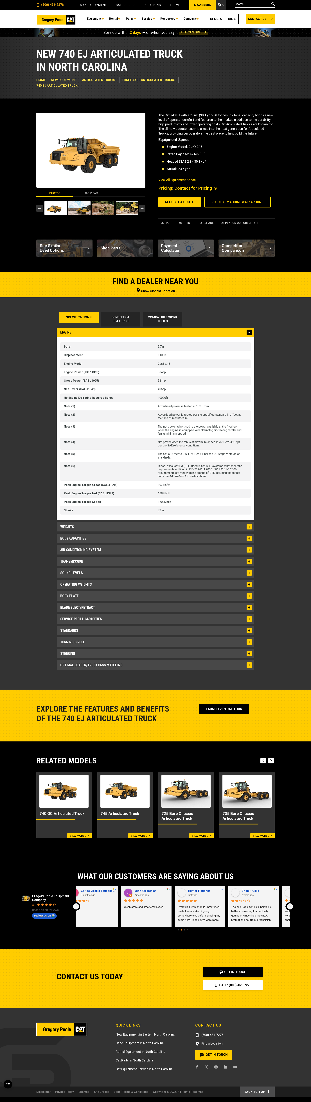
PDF (168, 223)
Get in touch (216, 1054)
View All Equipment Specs (177, 180)
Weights (67, 527)
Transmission (71, 561)
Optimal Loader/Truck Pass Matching (91, 665)
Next (142, 208)
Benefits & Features (121, 319)
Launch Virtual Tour (224, 709)
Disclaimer (43, 1092)
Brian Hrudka (153, 891)
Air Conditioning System (80, 550)
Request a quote (179, 202)
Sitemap (83, 1092)
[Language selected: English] (221, 5)
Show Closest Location (157, 291)
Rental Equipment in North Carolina (140, 1052)
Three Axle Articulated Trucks (148, 80)
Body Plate (69, 596)
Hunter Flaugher (102, 891)
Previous (39, 208)
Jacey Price (206, 891)
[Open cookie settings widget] (8, 1084)
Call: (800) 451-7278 (234, 985)
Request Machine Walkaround (237, 202)
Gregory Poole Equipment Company (50, 898)
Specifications (79, 317)
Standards (69, 630)
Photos (54, 193)
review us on (42, 915)
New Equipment (64, 80)
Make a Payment (93, 5)
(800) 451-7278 (52, 4)
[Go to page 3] (187, 929)
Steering (67, 653)
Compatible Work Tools (162, 319)
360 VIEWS (91, 193)
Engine (65, 332)
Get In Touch (235, 972)
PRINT (187, 223)
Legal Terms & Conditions (131, 1092)
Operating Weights (76, 584)
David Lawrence (262, 891)
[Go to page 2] (184, 930)
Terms (175, 5)
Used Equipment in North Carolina (140, 1043)
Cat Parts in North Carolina (134, 1060)
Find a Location (212, 1043)
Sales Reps (125, 5)
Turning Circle (72, 642)
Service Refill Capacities (81, 619)
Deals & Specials (223, 19)
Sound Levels (71, 573)
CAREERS (204, 4)
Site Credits (101, 1092)
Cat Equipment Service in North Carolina (144, 1069)
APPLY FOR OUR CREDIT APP (240, 223)
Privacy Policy (64, 1092)
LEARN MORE (191, 32)
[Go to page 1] (181, 930)
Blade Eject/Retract (77, 607)
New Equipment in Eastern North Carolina (145, 1034)
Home (41, 80)
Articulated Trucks (99, 80)
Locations (152, 5)
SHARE (209, 223)
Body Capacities (73, 538)
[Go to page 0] (178, 930)
